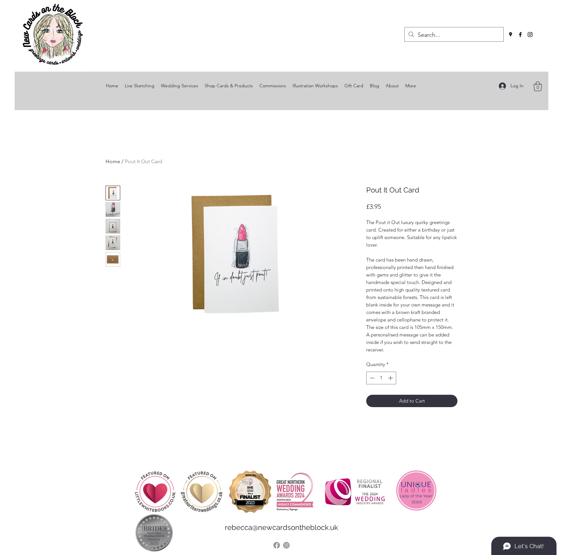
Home (113, 161)
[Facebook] (520, 34)
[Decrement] (371, 378)
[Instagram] (530, 34)
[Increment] (391, 378)
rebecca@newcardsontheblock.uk (281, 527)
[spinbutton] (381, 378)
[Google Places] (510, 34)
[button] (538, 86)
